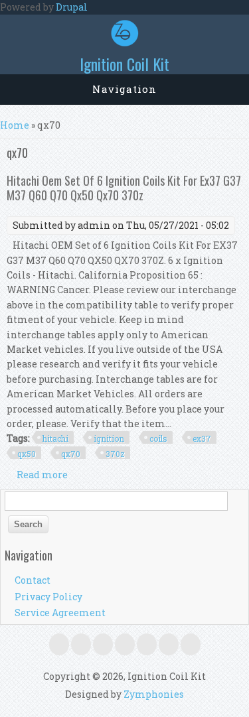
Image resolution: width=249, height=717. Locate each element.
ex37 (202, 438)
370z (115, 453)
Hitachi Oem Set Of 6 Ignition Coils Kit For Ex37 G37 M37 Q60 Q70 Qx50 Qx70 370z (124, 188)
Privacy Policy (48, 596)
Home (14, 125)
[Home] (125, 42)
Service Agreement (60, 612)
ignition (109, 438)
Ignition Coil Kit (124, 63)
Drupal (72, 7)
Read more (42, 474)
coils (158, 438)
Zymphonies (154, 694)
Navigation (124, 89)
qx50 (26, 453)
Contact (32, 580)
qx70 (70, 453)
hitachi (55, 438)
